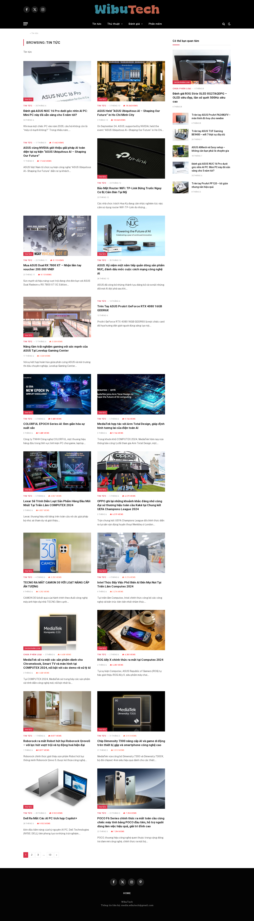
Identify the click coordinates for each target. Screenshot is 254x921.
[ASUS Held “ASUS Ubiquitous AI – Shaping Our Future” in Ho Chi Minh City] (131, 81)
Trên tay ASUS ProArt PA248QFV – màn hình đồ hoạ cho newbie (211, 116)
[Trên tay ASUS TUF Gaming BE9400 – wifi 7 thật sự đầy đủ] (181, 135)
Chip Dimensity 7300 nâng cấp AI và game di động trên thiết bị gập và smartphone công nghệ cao (131, 743)
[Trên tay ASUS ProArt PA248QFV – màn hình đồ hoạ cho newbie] (181, 119)
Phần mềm (155, 23)
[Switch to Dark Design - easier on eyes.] (229, 23)
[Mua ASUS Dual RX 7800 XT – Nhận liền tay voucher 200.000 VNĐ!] (57, 236)
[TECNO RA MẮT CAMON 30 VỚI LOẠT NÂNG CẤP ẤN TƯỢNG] (57, 553)
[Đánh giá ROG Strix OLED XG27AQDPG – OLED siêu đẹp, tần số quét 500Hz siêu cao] (202, 67)
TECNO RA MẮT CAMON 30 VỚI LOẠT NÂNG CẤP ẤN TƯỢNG (56, 584)
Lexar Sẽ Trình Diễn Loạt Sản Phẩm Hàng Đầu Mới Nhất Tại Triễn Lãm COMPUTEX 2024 (56, 503)
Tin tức (96, 23)
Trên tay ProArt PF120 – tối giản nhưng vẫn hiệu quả (210, 185)
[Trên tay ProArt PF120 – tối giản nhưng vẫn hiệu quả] (181, 187)
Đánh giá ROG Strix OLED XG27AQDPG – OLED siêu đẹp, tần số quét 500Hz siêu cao (200, 97)
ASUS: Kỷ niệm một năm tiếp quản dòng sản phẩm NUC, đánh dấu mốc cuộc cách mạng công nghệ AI (130, 269)
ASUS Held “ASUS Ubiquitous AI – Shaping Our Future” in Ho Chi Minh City (128, 113)
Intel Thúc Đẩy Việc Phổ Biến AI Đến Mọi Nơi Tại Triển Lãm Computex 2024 (129, 584)
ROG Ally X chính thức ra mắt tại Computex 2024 (130, 659)
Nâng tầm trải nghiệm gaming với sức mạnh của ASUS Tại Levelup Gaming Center (55, 348)
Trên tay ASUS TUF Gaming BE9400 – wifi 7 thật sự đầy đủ (208, 133)
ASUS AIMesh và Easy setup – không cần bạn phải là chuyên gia (210, 149)
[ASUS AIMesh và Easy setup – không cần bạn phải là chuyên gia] (181, 151)
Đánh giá (134, 23)
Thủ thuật (113, 23)
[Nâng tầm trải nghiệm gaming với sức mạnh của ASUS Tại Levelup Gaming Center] (57, 317)
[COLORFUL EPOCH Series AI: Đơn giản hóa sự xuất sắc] (57, 394)
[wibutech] (127, 9)
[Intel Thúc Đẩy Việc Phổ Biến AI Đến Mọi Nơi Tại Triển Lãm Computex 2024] (131, 553)
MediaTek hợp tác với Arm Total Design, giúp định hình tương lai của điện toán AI (130, 426)
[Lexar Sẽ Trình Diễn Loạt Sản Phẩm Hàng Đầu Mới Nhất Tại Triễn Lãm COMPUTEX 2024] (57, 471)
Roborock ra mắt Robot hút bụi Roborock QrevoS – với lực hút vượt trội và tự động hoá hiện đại (56, 743)
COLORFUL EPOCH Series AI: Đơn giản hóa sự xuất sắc (54, 426)
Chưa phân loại (32, 648)
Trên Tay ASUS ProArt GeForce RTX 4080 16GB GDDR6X (129, 308)
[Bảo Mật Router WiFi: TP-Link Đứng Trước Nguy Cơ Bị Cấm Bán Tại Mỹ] (131, 158)
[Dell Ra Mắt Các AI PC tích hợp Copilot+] (57, 788)
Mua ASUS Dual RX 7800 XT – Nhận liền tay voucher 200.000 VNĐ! (52, 267)
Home (26, 33)
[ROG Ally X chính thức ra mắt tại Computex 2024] (131, 630)
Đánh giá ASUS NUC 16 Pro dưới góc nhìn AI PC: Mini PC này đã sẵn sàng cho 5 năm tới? (55, 113)
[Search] (224, 24)
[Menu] (25, 24)
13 (50, 855)
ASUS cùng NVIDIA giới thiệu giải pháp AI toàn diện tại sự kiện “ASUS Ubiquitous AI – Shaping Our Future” (54, 151)
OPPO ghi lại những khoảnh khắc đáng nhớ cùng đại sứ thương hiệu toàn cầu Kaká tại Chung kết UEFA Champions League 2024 (129, 505)
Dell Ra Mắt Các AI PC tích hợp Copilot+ (50, 818)
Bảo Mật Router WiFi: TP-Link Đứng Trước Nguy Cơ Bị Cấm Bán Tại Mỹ (129, 190)
